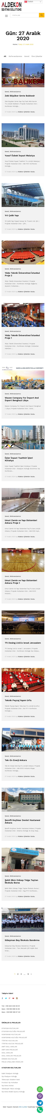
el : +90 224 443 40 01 (11, 1006)
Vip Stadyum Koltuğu (9, 1076)
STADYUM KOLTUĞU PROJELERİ (13, 1031)
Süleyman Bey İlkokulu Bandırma (22, 940)
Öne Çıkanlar (36, 56)
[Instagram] (17, 998)
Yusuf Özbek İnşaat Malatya (20, 155)
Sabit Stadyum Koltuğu (10, 1073)
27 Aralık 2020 (10, 112)
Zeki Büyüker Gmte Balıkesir (20, 95)
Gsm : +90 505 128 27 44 (11, 1012)
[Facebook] (2, 998)
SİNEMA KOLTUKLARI (9, 1059)
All (5, 56)
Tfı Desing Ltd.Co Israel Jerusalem (23, 643)
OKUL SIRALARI (7, 1053)
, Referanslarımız (15, 91)
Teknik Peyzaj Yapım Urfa (18, 700)
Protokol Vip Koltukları (10, 1082)
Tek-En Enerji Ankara (16, 760)
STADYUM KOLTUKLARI (10, 1028)
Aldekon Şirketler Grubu (26, 112)
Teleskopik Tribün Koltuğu (11, 1089)
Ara (41, 15)
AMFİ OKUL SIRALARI (9, 1046)
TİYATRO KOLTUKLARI (10, 1040)
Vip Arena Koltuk (7, 1085)
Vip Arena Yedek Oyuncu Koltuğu (13, 1092)
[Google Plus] (9, 998)
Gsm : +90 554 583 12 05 (11, 1009)
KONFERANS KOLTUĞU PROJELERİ (14, 1037)
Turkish (30, 1)
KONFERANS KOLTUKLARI (11, 1034)
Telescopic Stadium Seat (11, 1079)
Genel (26, 56)
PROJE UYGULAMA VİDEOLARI (12, 1062)
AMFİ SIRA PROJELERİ (10, 1050)
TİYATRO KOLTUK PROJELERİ (12, 1043)
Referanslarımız (15, 56)
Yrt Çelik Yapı (12, 215)
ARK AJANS (23, 1107)
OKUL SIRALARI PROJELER (11, 1056)
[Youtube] (13, 998)
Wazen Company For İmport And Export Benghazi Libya (22, 399)
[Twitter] (6, 998)
